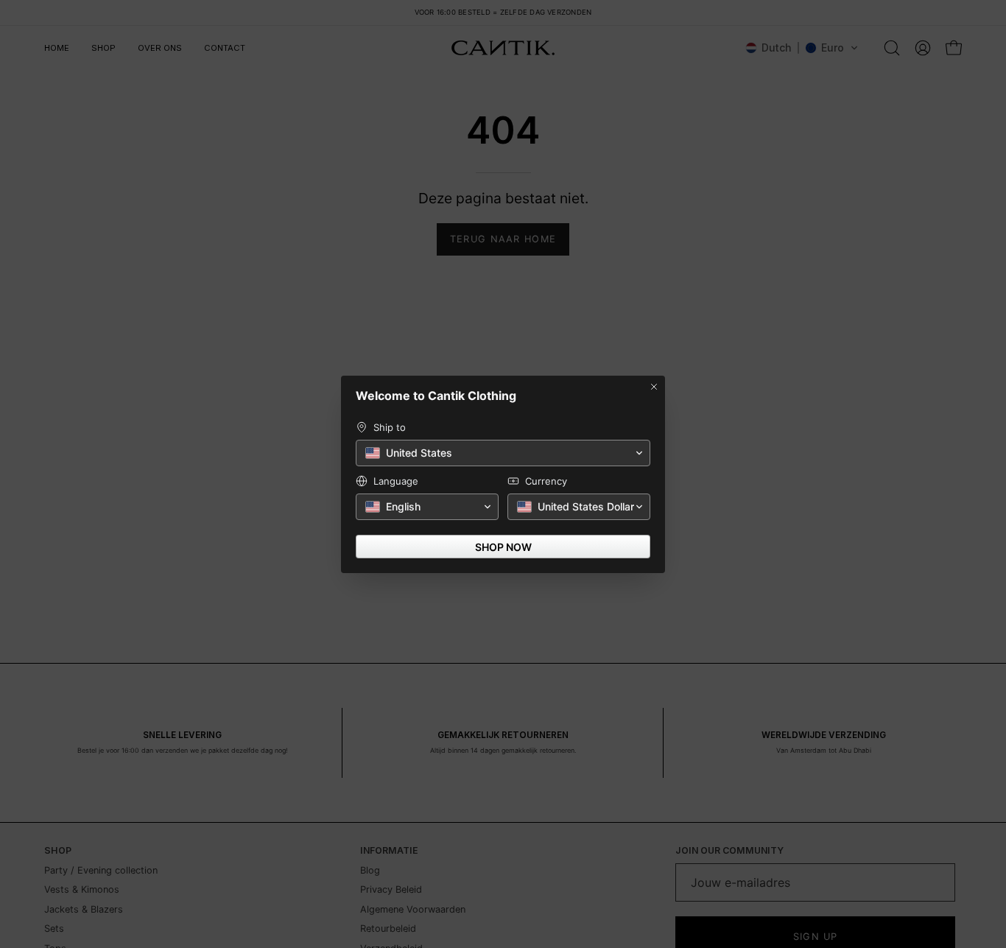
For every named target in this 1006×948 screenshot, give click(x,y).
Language (395, 481)
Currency (546, 481)
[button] (503, 453)
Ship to (389, 427)
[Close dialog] (654, 387)
